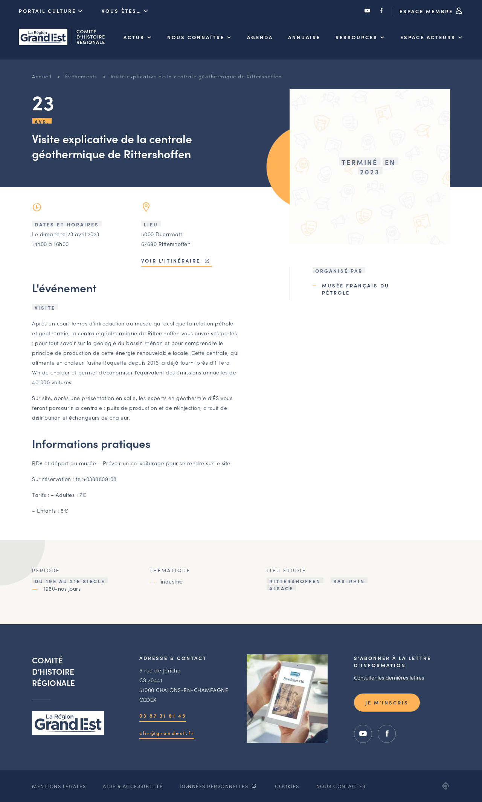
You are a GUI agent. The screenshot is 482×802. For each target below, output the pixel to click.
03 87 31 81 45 (162, 715)
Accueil (42, 76)
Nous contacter (341, 786)
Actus (134, 37)
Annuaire (304, 37)
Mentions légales (59, 786)
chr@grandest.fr (166, 732)
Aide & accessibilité (133, 786)
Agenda (260, 37)
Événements (81, 76)
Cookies (287, 786)
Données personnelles (215, 786)
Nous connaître (195, 37)
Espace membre (427, 11)
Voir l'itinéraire (172, 260)
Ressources (357, 37)
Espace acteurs (428, 37)
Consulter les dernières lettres (389, 677)
